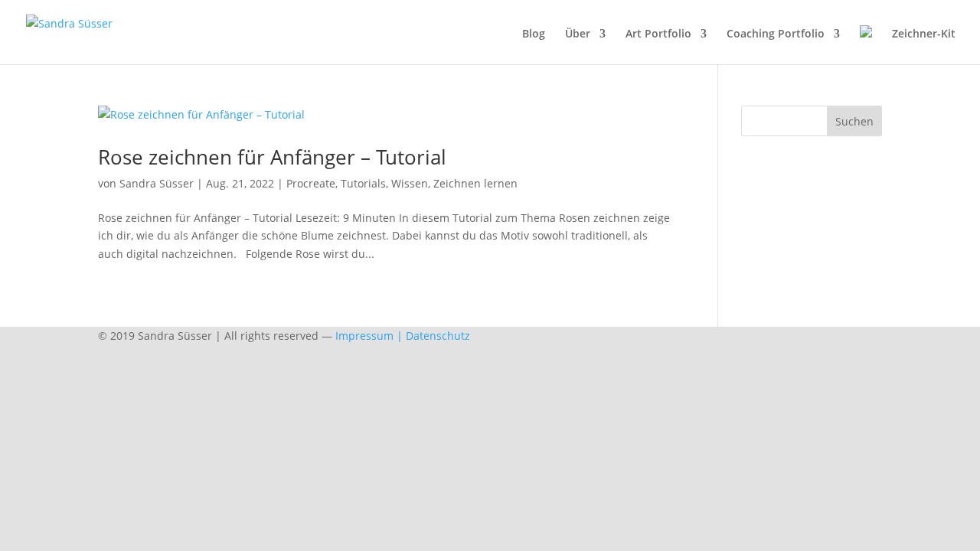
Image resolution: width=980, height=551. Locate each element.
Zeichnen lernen (475, 183)
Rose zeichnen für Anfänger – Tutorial (272, 157)
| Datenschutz (433, 335)
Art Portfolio (658, 34)
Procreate (310, 183)
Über (577, 34)
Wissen (409, 183)
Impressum (364, 335)
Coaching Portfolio (776, 34)
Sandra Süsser (156, 183)
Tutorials (363, 183)
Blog (533, 34)
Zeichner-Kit (924, 34)
